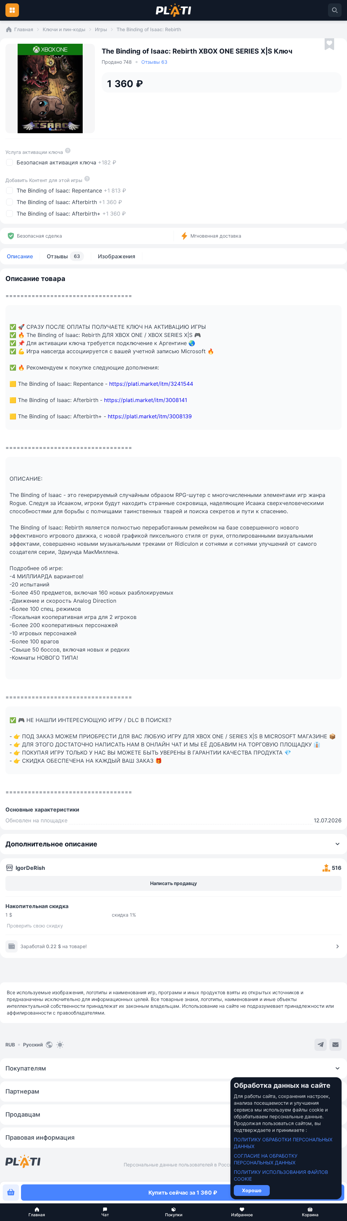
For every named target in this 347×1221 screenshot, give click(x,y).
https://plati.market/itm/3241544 (151, 383)
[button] (37, 1212)
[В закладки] (329, 44)
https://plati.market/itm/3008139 (150, 416)
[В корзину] (11, 1192)
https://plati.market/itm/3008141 (145, 400)
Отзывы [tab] (63, 256)
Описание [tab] (20, 256)
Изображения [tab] (116, 256)
